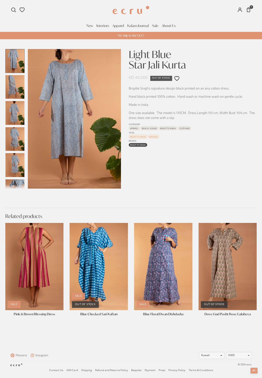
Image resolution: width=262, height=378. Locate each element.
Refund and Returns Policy (111, 370)
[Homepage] (131, 10)
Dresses (153, 137)
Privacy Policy (176, 370)
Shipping (86, 370)
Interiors (102, 25)
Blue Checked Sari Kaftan (98, 314)
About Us (169, 25)
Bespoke (136, 370)
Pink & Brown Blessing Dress (34, 314)
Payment (150, 370)
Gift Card (72, 370)
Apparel (118, 25)
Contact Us (56, 370)
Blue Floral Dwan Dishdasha (163, 314)
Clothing (184, 129)
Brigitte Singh (168, 129)
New (89, 25)
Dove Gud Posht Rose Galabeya (227, 314)
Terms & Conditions (201, 370)
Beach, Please (149, 129)
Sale (155, 25)
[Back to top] (254, 371)
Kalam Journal (138, 25)
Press (162, 370)
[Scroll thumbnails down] (15, 186)
